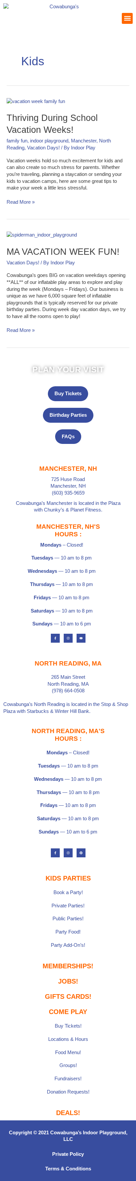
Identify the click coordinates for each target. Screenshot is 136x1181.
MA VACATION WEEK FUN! (63, 251)
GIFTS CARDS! (68, 996)
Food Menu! (68, 1052)
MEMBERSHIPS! (68, 966)
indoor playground (49, 140)
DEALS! (68, 1112)
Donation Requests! (68, 1092)
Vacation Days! (43, 147)
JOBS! (68, 981)
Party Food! (68, 932)
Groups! (68, 1065)
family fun (17, 140)
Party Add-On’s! (68, 945)
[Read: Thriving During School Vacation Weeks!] (36, 101)
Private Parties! (68, 905)
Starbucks (38, 711)
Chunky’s (54, 509)
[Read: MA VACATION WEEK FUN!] (42, 234)
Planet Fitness (85, 509)
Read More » (21, 202)
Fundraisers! (68, 1078)
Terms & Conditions (68, 1168)
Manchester (83, 140)
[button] (127, 18)
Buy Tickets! (68, 1026)
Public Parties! (68, 918)
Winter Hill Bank (72, 711)
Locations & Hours (68, 1039)
